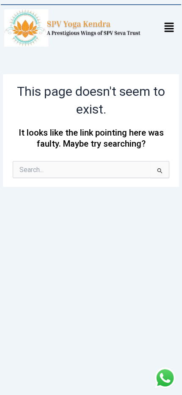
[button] (169, 28)
